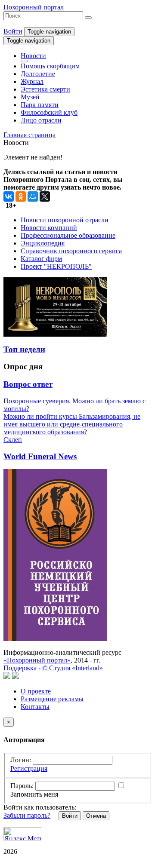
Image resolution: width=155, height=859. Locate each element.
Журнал (32, 81)
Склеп (12, 439)
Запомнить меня (34, 794)
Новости (33, 55)
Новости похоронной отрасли (64, 220)
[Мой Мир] (33, 196)
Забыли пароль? (26, 815)
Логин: (20, 760)
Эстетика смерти (45, 89)
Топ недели (24, 349)
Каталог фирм (41, 258)
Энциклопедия (43, 243)
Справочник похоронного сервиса (71, 251)
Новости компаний (49, 227)
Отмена (96, 816)
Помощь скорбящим (50, 66)
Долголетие (38, 73)
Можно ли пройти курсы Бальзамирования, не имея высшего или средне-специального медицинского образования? (71, 424)
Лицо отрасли (41, 120)
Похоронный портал (33, 7)
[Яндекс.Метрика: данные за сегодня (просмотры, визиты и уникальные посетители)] (22, 834)
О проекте (36, 691)
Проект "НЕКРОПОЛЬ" (56, 266)
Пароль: (22, 785)
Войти (12, 31)
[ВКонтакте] (8, 196)
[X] (45, 196)
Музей (30, 97)
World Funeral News (40, 456)
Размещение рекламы (52, 699)
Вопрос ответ (28, 384)
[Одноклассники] (21, 196)
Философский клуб (49, 112)
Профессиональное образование (68, 235)
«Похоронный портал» (37, 660)
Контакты (35, 706)
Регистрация (28, 768)
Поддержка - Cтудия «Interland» (53, 668)
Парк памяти (40, 104)
